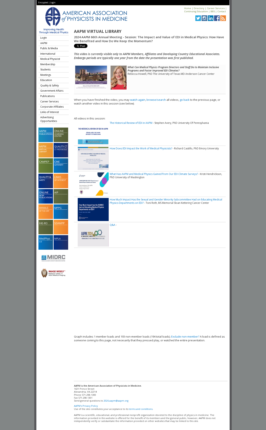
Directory (199, 8)
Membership (47, 64)
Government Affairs (51, 90)
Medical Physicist (50, 59)
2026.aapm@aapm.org (116, 400)
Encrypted (43, 2)
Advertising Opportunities (48, 119)
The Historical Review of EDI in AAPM (131, 123)
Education (46, 80)
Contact (221, 11)
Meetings (45, 75)
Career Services (216, 8)
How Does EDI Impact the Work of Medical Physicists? (141, 148)
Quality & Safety (49, 85)
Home (187, 8)
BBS (213, 11)
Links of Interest (49, 112)
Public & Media (49, 48)
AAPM (43, 43)
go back (185, 100)
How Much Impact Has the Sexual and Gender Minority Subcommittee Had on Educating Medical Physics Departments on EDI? (166, 201)
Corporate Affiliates (52, 106)
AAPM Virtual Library (97, 31)
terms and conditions (141, 408)
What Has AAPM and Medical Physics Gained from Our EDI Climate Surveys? (154, 174)
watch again (137, 100)
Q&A (112, 225)
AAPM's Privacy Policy (86, 405)
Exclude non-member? (185, 336)
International (47, 53)
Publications (47, 96)
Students (45, 69)
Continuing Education (196, 11)
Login (52, 2)
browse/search (156, 100)
